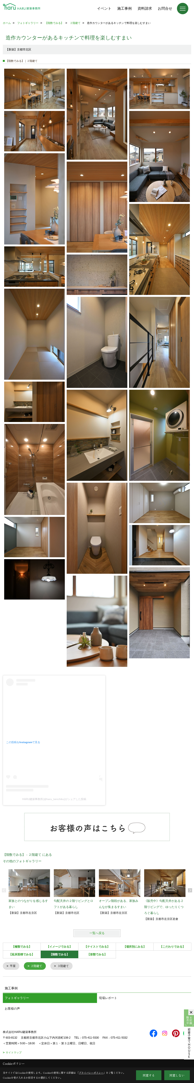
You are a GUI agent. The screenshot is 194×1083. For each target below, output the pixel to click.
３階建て (63, 965)
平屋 (13, 965)
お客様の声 (12, 1008)
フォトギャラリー (17, 998)
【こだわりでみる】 (172, 946)
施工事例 (124, 8)
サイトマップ (14, 1052)
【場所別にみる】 (134, 946)
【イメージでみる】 (59, 946)
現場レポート (108, 998)
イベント (104, 8)
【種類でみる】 (22, 946)
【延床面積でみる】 (21, 954)
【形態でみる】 (97, 954)
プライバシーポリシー (91, 1072)
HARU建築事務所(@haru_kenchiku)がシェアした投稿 (54, 799)
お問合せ (165, 8)
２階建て (36, 965)
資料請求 (145, 8)
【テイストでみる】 (97, 946)
